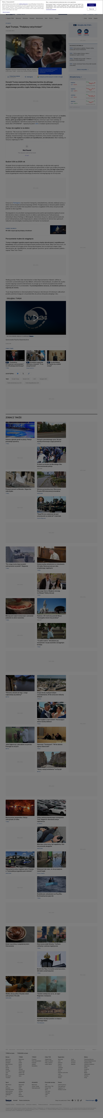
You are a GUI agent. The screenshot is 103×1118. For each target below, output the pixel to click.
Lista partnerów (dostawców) (51, 9)
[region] (51, 7)
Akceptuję (91, 4)
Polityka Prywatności (6, 12)
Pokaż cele (91, 9)
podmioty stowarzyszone (23, 3)
